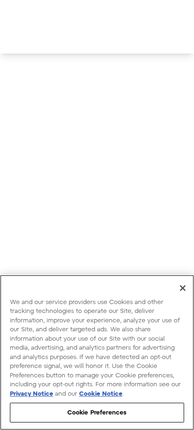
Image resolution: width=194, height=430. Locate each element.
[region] (97, 352)
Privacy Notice (31, 393)
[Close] (182, 288)
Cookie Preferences (97, 412)
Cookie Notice (100, 393)
